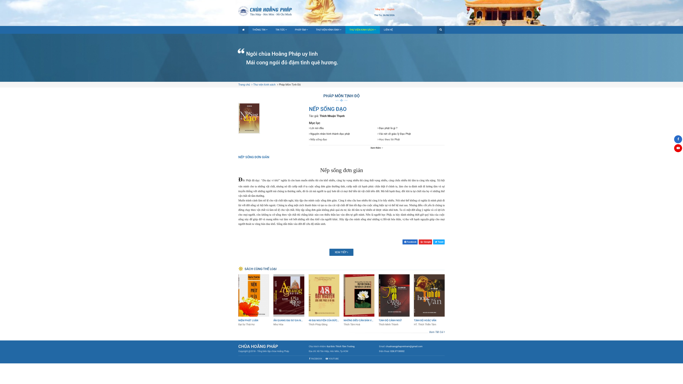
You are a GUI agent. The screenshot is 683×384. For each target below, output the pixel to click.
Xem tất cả (436, 332)
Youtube (334, 358)
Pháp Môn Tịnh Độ (290, 84)
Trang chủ (244, 84)
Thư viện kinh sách (361, 29)
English (391, 9)
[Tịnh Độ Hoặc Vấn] (429, 300)
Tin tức (280, 29)
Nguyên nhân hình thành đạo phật (330, 133)
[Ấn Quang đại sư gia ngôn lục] (288, 300)
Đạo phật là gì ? (388, 128)
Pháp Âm (300, 29)
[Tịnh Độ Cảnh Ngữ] (394, 300)
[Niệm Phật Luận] (253, 300)
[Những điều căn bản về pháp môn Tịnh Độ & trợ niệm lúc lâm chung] (359, 300)
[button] (441, 30)
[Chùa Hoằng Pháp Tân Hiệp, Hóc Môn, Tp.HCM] (341, 10)
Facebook (411, 242)
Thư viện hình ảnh (327, 29)
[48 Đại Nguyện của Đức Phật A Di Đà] (324, 300)
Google (427, 242)
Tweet (440, 242)
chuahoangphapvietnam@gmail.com (404, 346)
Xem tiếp (341, 252)
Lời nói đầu (317, 128)
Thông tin (258, 29)
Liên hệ (388, 29)
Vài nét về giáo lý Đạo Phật (395, 133)
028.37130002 (397, 351)
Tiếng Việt (379, 9)
